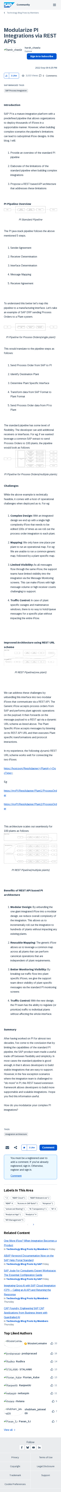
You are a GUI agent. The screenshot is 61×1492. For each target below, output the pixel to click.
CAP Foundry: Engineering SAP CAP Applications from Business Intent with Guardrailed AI (25, 1313)
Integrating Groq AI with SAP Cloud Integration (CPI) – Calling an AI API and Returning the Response (30, 1290)
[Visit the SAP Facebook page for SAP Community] (21, 1447)
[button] (6, 76)
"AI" (52, 1209)
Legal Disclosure (45, 1466)
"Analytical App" (12, 1214)
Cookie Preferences (15, 1484)
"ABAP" (8, 1203)
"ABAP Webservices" (39, 1198)
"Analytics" (30, 1214)
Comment (16, 1175)
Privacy (15, 1457)
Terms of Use (46, 1457)
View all (8, 1429)
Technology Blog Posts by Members (23, 13)
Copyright (15, 1466)
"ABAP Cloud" (18, 1198)
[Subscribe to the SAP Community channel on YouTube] (33, 1447)
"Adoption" (47, 1203)
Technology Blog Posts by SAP (24, 1264)
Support (45, 1475)
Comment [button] (48, 1147)
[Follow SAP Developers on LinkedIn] (39, 1447)
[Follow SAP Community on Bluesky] (27, 1447)
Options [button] (28, 62)
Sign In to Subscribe (41, 56)
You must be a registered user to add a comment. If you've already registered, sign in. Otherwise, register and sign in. (29, 1164)
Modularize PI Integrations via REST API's (30, 35)
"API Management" (13, 1220)
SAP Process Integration (16, 91)
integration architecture (16, 1134)
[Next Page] (33, 1224)
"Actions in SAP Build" (26, 1203)
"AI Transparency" (37, 1209)
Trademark (15, 1475)
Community (23, 4)
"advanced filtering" (14, 1209)
